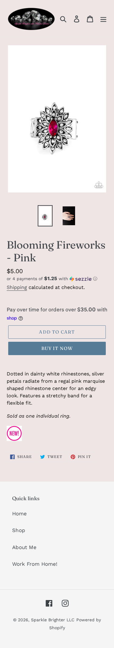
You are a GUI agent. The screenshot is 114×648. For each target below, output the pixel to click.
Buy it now (57, 348)
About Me (24, 547)
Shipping (17, 287)
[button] (57, 279)
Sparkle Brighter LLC (52, 619)
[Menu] (103, 18)
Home (19, 514)
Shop (18, 530)
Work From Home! (34, 564)
